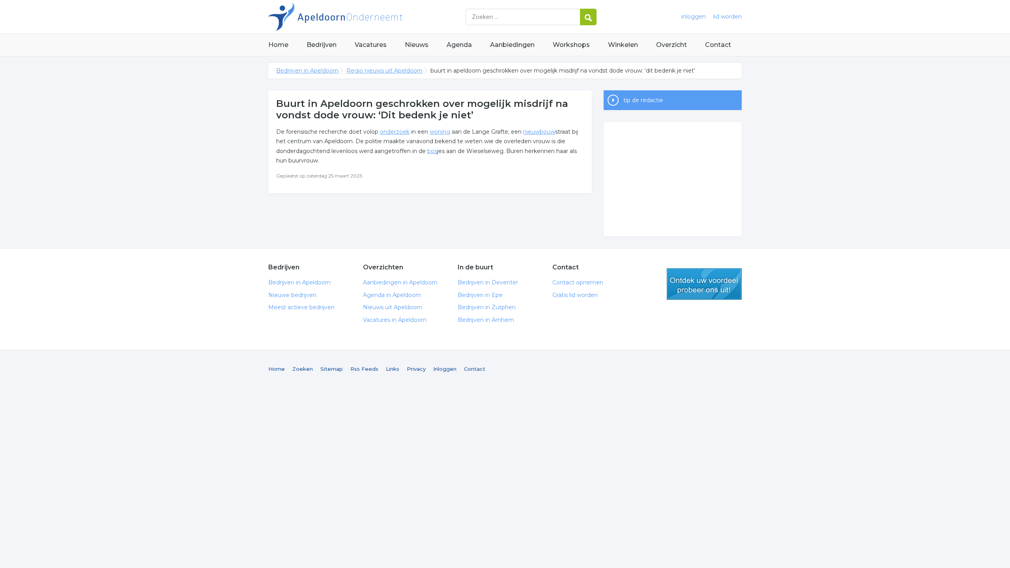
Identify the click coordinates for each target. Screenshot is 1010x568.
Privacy (416, 369)
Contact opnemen (577, 282)
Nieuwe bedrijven (292, 295)
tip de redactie (643, 100)
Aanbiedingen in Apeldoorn (400, 282)
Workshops (571, 45)
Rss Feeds (364, 369)
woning (440, 131)
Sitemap (331, 369)
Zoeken (302, 369)
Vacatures (371, 45)
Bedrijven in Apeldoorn (367, 17)
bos (432, 151)
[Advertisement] (673, 179)
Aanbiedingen (512, 45)
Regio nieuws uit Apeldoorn (384, 70)
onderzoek (395, 131)
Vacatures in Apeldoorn (394, 319)
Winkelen (623, 45)
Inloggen (444, 369)
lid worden (727, 16)
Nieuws (416, 45)
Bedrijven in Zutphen (487, 307)
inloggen (693, 16)
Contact (718, 45)
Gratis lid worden (575, 295)
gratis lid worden (704, 284)
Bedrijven (322, 45)
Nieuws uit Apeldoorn (392, 307)
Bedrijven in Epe (480, 295)
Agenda (459, 45)
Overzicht (671, 45)
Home (278, 45)
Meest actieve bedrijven (301, 307)
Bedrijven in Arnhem (486, 319)
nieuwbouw (539, 131)
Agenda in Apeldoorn (392, 295)
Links (392, 369)
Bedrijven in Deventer (488, 282)
